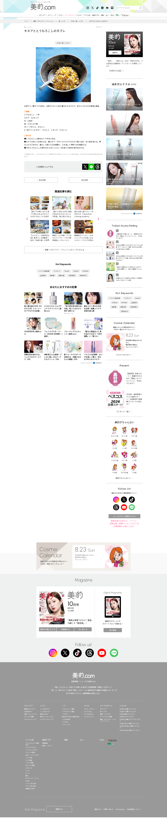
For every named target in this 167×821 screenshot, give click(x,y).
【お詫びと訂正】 (116, 70)
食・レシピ (62, 21)
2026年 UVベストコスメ (127, 717)
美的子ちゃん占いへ (123, 478)
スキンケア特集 (29, 717)
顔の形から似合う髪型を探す (71, 717)
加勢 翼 (52, 275)
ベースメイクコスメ (31, 750)
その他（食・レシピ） (77, 21)
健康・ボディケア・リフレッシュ (43, 21)
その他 (27, 781)
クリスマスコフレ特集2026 (32, 744)
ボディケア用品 (30, 765)
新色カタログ (44, 714)
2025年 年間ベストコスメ (127, 714)
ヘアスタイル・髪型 (68, 711)
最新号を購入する (46, 629)
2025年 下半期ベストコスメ (128, 711)
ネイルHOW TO (89, 714)
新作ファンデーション (47, 717)
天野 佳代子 (83, 275)
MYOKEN (85, 271)
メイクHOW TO (45, 709)
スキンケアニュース (30, 719)
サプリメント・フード (32, 778)
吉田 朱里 (61, 275)
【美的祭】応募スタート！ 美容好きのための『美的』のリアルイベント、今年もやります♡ (134, 378)
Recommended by (87, 363)
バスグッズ (28, 768)
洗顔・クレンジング (30, 714)
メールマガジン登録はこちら (124, 516)
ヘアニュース (66, 724)
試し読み (82, 629)
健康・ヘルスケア (105, 714)
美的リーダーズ (47, 746)
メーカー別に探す (30, 783)
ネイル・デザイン (89, 709)
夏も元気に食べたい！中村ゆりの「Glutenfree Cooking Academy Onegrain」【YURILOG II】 (83, 216)
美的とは (98, 809)
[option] (41, 218)
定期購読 (64, 629)
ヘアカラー (65, 714)
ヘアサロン (65, 722)
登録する (59, 809)
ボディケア (103, 709)
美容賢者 (45, 743)
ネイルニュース (88, 717)
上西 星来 (43, 275)
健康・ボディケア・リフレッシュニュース (108, 720)
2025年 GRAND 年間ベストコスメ (130, 730)
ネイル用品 (28, 760)
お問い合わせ (108, 809)
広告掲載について (133, 809)
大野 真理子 (71, 275)
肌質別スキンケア (29, 709)
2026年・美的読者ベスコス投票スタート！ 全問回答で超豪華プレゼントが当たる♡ (134, 399)
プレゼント (57, 271)
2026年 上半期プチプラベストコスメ (130, 720)
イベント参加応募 (44, 271)
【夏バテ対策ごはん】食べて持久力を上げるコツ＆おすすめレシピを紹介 (39, 214)
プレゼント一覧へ (123, 411)
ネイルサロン (88, 711)
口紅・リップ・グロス (32, 755)
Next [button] (98, 219)
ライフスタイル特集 (106, 717)
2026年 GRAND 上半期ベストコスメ (130, 727)
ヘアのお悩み (66, 719)
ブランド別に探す (30, 786)
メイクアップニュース (46, 719)
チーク (27, 770)
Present (67, 271)
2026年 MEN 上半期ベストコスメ (129, 723)
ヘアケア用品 (29, 763)
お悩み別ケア (28, 711)
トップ (26, 21)
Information (120, 809)
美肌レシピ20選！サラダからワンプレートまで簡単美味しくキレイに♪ (61, 237)
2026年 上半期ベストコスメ (128, 709)
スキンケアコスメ (30, 747)
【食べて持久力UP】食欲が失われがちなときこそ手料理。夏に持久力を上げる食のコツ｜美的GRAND (62, 216)
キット (27, 773)
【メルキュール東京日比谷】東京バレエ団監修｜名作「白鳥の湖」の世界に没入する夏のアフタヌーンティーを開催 (39, 240)
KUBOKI (75, 271)
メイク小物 (28, 758)
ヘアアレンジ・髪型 (68, 709)
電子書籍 (112, 630)
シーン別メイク (44, 711)
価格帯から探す (30, 789)
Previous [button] (27, 219)
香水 (26, 776)
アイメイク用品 (30, 752)
